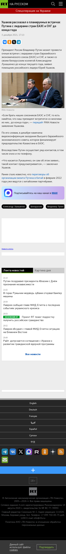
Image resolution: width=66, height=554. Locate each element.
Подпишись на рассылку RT (5, 460)
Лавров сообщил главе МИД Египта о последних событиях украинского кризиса (31, 306)
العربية (33, 422)
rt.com (22, 504)
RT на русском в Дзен (53, 451)
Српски (33, 435)
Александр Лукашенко (14, 206)
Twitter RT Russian (21, 451)
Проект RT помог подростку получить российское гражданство (28, 318)
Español (33, 428)
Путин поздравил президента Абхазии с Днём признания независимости (30, 282)
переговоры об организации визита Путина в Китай (25, 175)
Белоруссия (36, 206)
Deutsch (33, 409)
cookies (14, 550)
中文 (33, 441)
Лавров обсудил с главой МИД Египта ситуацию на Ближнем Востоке (31, 330)
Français (33, 416)
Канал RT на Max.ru (29, 451)
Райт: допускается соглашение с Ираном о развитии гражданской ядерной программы (28, 342)
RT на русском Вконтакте (13, 451)
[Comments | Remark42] (33, 230)
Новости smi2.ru (7, 249)
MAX (55, 193)
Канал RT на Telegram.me (5, 451)
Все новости (33, 354)
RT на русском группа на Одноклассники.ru (45, 451)
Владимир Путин (55, 206)
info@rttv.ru (39, 517)
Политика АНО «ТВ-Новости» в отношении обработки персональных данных (33, 523)
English (33, 403)
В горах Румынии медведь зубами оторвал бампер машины (32, 294)
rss (61, 451)
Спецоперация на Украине (33, 11)
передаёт (38, 122)
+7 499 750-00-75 (50, 514)
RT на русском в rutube (37, 451)
